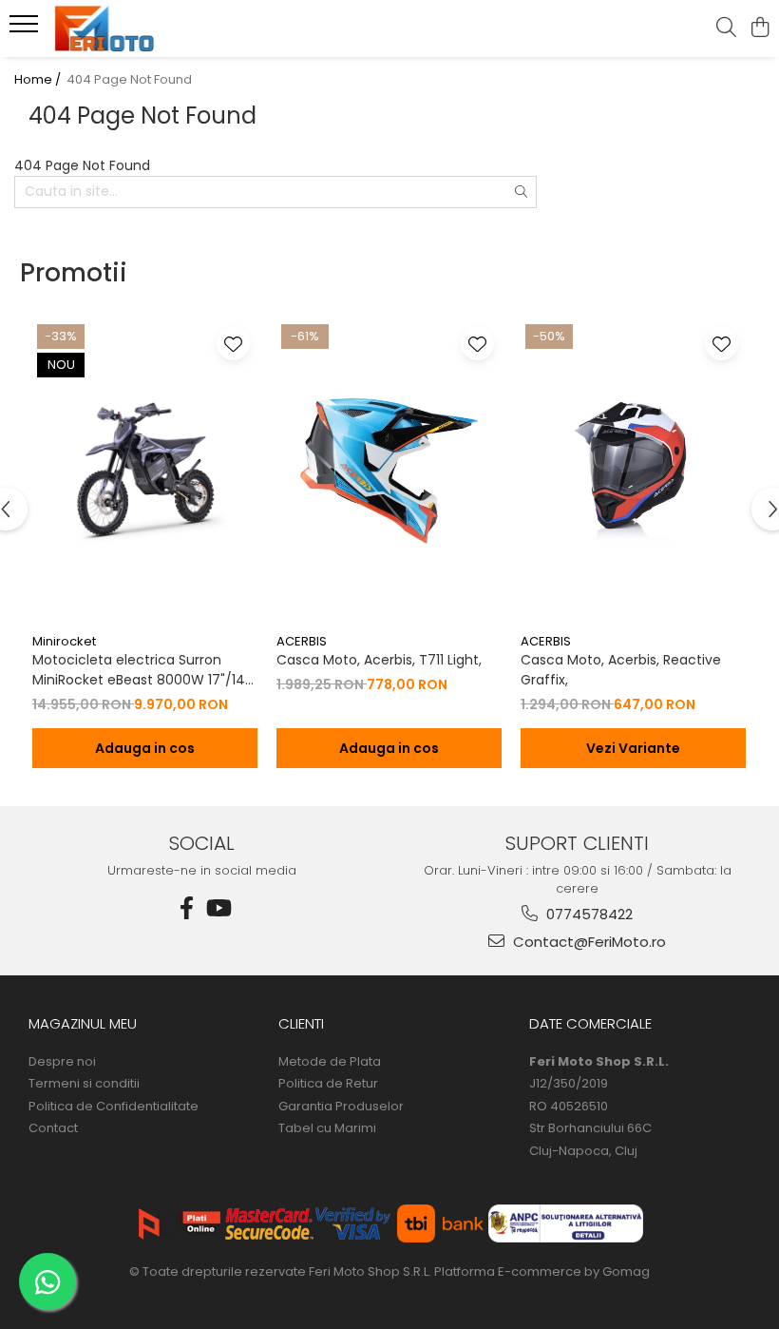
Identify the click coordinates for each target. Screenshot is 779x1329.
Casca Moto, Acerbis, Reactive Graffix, (621, 669)
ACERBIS (301, 641)
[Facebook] (187, 908)
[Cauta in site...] (726, 28)
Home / (39, 79)
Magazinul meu (82, 1023)
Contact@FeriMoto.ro (587, 942)
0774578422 (587, 914)
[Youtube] (217, 908)
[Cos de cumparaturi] (760, 28)
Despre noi (62, 1061)
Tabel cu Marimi (327, 1128)
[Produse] (26, 29)
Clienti (301, 1023)
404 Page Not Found (129, 79)
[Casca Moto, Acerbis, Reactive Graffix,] (633, 471)
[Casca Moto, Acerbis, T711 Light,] (389, 471)
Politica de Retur (328, 1083)
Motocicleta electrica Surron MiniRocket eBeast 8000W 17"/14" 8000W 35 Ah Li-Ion (141, 670)
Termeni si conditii (84, 1083)
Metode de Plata (329, 1061)
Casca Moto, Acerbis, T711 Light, (379, 659)
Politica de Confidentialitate (113, 1106)
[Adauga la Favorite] (233, 343)
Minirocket (64, 641)
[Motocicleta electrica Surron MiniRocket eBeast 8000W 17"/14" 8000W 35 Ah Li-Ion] (144, 471)
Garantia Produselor (341, 1106)
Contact (53, 1128)
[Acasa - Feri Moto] (129, 28)
